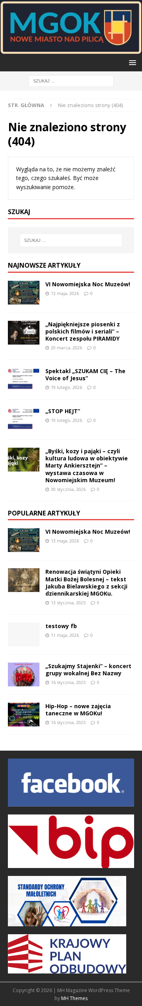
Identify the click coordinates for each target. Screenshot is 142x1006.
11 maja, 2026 (65, 635)
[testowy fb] (23, 634)
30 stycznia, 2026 (68, 489)
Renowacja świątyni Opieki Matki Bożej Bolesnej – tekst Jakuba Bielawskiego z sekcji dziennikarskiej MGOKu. (86, 582)
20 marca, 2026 (66, 348)
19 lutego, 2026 (66, 387)
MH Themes (74, 998)
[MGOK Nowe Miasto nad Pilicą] (71, 50)
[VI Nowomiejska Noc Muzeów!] (23, 293)
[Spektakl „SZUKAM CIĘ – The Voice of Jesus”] (23, 379)
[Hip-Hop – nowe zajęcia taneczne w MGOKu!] (23, 714)
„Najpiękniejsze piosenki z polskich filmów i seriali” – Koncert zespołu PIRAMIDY (82, 331)
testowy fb (61, 626)
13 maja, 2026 (65, 293)
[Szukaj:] (71, 80)
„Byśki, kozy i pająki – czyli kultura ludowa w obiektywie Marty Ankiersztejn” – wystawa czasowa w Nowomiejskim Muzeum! (86, 465)
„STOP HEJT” (62, 411)
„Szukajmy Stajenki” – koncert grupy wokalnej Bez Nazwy (88, 669)
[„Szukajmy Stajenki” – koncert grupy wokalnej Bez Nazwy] (23, 674)
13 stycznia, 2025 (68, 603)
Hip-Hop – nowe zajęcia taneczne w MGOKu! (78, 709)
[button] (131, 62)
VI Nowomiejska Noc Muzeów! (87, 284)
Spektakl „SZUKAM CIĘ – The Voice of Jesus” (85, 374)
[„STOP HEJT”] (23, 419)
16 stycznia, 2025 (68, 682)
